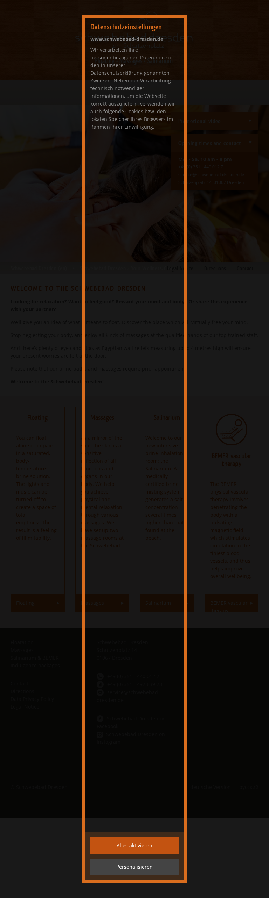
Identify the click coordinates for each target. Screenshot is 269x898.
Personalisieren (134, 866)
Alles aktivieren (134, 845)
